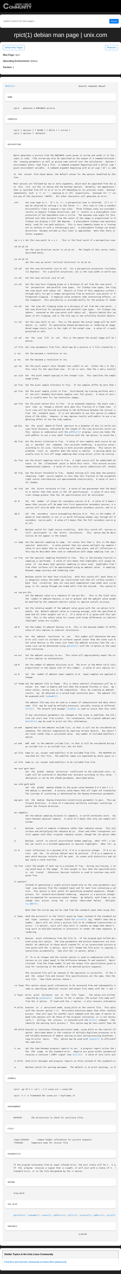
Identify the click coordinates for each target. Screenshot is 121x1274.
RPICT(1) (10, 86)
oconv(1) (46, 1215)
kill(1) (93, 1020)
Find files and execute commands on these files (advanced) (35, 1262)
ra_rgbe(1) (31, 904)
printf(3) (81, 919)
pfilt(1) (72, 1215)
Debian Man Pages (14, 47)
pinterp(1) (45, 998)
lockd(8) (71, 709)
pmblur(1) (99, 1215)
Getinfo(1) (31, 721)
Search (114, 21)
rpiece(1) (94, 1039)
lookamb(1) (51, 696)
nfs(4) (28, 709)
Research (111, 47)
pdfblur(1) (75, 432)
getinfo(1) (73, 646)
